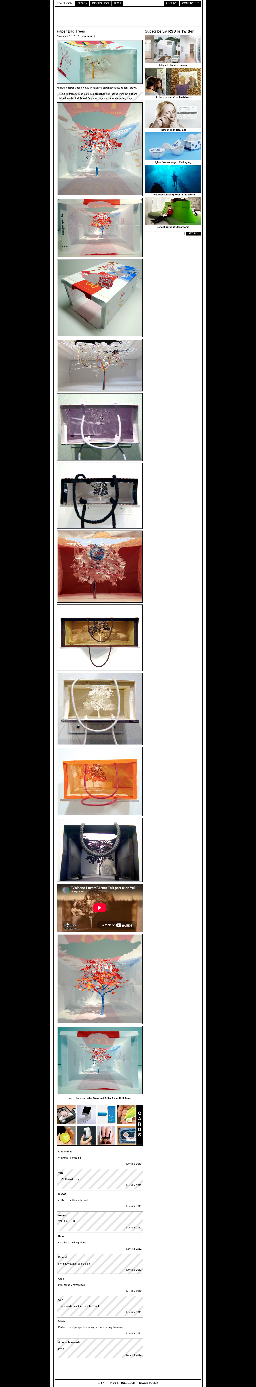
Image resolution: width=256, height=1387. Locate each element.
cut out (129, 93)
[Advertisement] (128, 17)
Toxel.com (65, 3)
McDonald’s (83, 98)
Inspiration (100, 3)
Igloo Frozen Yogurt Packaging (173, 162)
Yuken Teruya (128, 87)
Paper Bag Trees (71, 31)
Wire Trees (93, 1098)
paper (70, 87)
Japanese (108, 87)
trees (77, 87)
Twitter (187, 31)
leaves (114, 93)
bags (100, 98)
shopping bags (123, 98)
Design (82, 3)
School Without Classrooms (173, 227)
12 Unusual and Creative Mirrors (173, 97)
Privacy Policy (148, 1383)
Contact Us (190, 3)
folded (62, 98)
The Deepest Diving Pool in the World (173, 194)
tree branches (97, 93)
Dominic (63, 1257)
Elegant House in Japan (173, 65)
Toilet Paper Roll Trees (118, 1098)
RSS (172, 31)
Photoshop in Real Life (173, 129)
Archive (171, 3)
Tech (117, 3)
